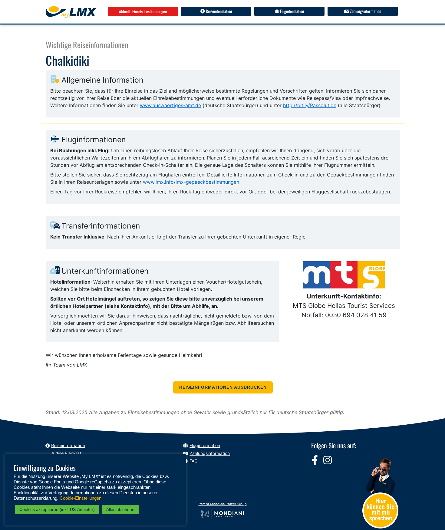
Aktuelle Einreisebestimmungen (143, 11)
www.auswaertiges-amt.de (170, 105)
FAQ (194, 460)
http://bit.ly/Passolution (309, 105)
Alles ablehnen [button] (120, 509)
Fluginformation (291, 11)
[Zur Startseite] (71, 12)
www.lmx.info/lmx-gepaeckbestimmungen (191, 182)
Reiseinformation (218, 11)
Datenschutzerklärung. (36, 498)
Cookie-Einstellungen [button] (80, 498)
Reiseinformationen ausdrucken (223, 387)
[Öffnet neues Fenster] (315, 460)
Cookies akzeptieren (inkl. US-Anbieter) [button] (57, 509)
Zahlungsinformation (365, 11)
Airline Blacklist (66, 453)
